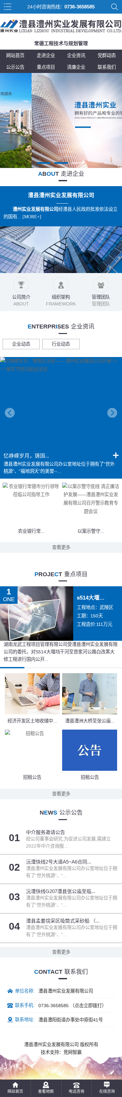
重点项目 (46, 67)
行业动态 (61, 344)
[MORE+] (31, 216)
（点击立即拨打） (72, 1005)
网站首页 (15, 55)
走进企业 (46, 55)
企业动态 (21, 344)
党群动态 (107, 55)
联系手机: (24, 1005)
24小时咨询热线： (61, 6)
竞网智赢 (72, 1052)
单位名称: (24, 991)
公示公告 (15, 67)
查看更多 (61, 547)
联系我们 (107, 67)
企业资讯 (76, 55)
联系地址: (24, 1019)
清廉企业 (76, 67)
